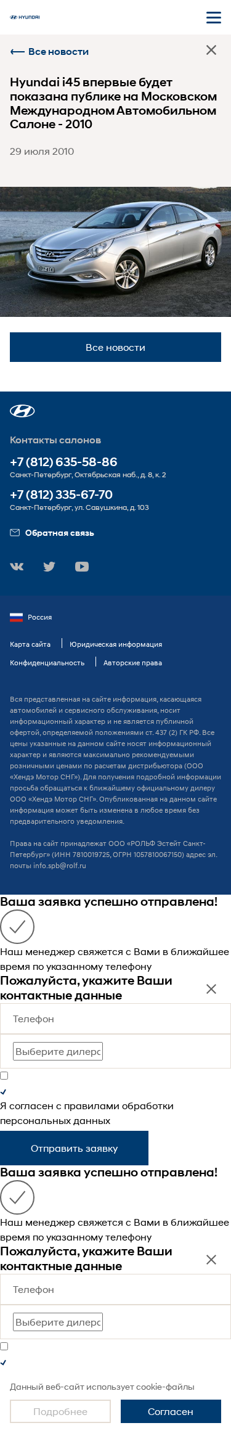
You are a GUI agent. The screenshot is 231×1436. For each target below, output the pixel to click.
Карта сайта (30, 644)
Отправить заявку (74, 1148)
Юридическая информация (116, 644)
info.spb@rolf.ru (59, 865)
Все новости (58, 51)
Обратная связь (59, 532)
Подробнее (60, 1411)
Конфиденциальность (47, 662)
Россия (40, 617)
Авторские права (132, 662)
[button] (22, 410)
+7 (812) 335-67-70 (61, 495)
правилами (92, 1105)
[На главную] (24, 17)
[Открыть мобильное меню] (213, 17)
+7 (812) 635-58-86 (64, 462)
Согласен (170, 1411)
